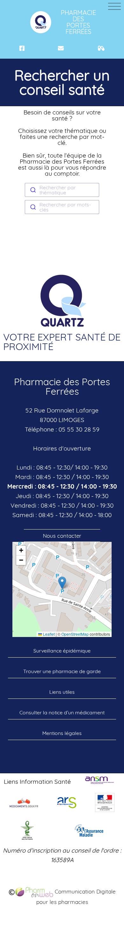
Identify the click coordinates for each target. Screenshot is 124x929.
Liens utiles (62, 692)
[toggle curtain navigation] (114, 6)
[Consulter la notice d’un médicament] (101, 48)
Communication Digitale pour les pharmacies (76, 896)
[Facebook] (21, 48)
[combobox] (62, 190)
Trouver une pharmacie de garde (62, 671)
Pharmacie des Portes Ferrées (77, 22)
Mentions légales (62, 733)
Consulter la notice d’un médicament (62, 712)
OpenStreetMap (75, 634)
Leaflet (48, 634)
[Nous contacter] (61, 48)
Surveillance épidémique (62, 650)
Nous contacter (62, 535)
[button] (62, 582)
